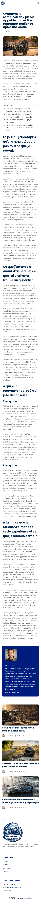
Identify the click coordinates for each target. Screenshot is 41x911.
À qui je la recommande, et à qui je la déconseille (19, 121)
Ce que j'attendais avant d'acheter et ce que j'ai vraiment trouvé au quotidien (20, 115)
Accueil (5, 861)
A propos (6, 865)
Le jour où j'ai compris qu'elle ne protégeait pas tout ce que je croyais (19, 110)
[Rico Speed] (3, 3)
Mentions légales (9, 884)
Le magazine (7, 868)
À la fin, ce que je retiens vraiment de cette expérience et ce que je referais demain (19, 128)
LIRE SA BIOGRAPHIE (12, 692)
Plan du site (7, 891)
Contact (5, 871)
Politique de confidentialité (12, 887)
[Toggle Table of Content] (33, 106)
